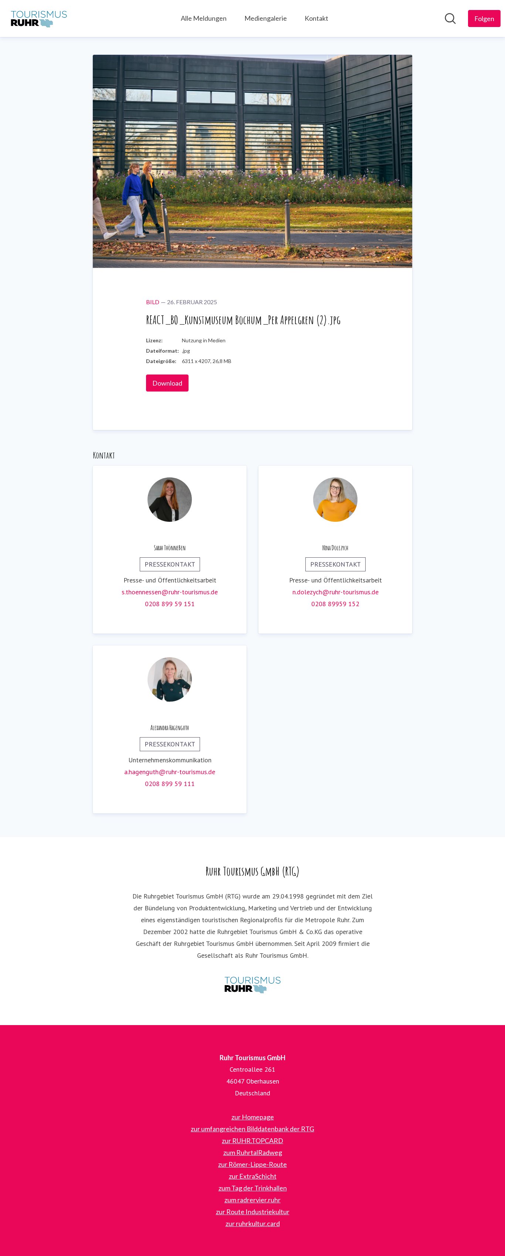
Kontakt (316, 18)
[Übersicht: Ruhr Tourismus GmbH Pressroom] (38, 18)
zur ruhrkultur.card (253, 1223)
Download (167, 383)
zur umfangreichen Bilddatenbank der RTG (252, 1129)
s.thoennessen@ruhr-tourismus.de (170, 592)
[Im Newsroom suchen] (450, 18)
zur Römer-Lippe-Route (252, 1164)
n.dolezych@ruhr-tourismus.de (335, 592)
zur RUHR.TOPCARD (252, 1140)
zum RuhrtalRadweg (252, 1152)
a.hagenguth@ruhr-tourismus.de (169, 772)
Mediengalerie (265, 18)
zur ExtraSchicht (253, 1176)
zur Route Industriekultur (252, 1212)
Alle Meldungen (204, 18)
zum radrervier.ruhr (252, 1200)
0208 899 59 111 (170, 783)
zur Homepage (252, 1117)
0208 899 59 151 (170, 604)
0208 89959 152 (335, 604)
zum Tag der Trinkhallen (252, 1188)
